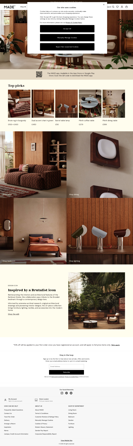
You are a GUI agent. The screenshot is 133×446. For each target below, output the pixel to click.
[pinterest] (66, 393)
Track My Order (9, 417)
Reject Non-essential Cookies (67, 47)
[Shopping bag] (126, 7)
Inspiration (7, 427)
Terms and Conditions (57, 377)
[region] (67, 28)
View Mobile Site (66, 440)
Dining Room (72, 413)
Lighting (71, 427)
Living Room (72, 410)
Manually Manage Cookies (44, 420)
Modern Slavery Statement (44, 427)
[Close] (104, 4)
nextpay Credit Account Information (16, 434)
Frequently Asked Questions (13, 410)
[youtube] (71, 393)
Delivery (7, 420)
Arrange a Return (9, 424)
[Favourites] (117, 7)
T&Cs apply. (79, 2)
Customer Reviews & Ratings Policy (47, 417)
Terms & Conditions (41, 413)
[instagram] (62, 393)
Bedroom (71, 417)
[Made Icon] (9, 7)
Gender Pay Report (41, 430)
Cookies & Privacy (41, 424)
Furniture (71, 424)
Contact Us (8, 413)
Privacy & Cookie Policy (72, 377)
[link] (110, 7)
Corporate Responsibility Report (46, 434)
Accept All (67, 29)
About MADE (39, 410)
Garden (70, 420)
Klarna (6, 430)
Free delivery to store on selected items (63, 2)
